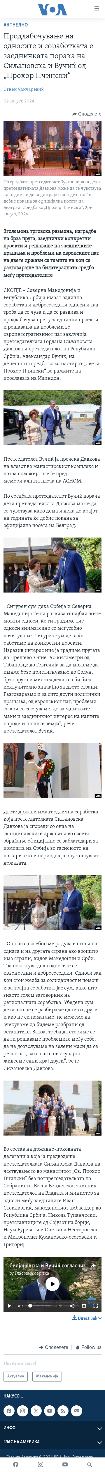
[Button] (87, 114)
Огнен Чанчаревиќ (24, 89)
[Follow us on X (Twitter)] (36, 1410)
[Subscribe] (76, 1410)
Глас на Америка (32, 1273)
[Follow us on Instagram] (22, 1410)
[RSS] (63, 1410)
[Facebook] (16, 1464)
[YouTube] (65, 1464)
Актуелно (16, 25)
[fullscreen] (96, 1306)
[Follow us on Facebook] (9, 1410)
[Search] (89, 1464)
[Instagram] (41, 1464)
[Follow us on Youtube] (49, 1410)
